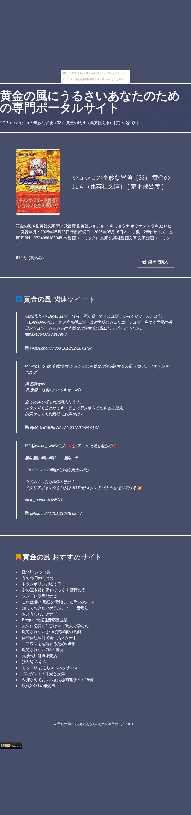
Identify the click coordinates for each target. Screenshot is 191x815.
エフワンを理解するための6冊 (48, 644)
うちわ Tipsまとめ (37, 578)
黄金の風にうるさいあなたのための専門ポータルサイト (90, 101)
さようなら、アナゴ (39, 614)
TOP (4, 123)
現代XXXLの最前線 (39, 686)
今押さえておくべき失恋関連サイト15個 (57, 680)
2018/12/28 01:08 (84, 428)
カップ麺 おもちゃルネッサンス (50, 668)
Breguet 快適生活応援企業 (45, 620)
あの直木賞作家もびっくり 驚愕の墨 (54, 590)
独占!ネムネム (34, 662)
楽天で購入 (158, 262)
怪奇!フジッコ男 (36, 572)
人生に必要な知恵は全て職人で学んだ (55, 626)
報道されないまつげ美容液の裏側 (51, 632)
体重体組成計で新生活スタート (49, 638)
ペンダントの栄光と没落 (43, 674)
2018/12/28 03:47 (67, 513)
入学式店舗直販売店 (39, 656)
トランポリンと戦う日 (41, 584)
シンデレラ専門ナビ (39, 596)
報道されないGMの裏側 (42, 650)
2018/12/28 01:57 (77, 348)
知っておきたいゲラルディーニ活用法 (55, 608)
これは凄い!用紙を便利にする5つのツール (59, 602)
